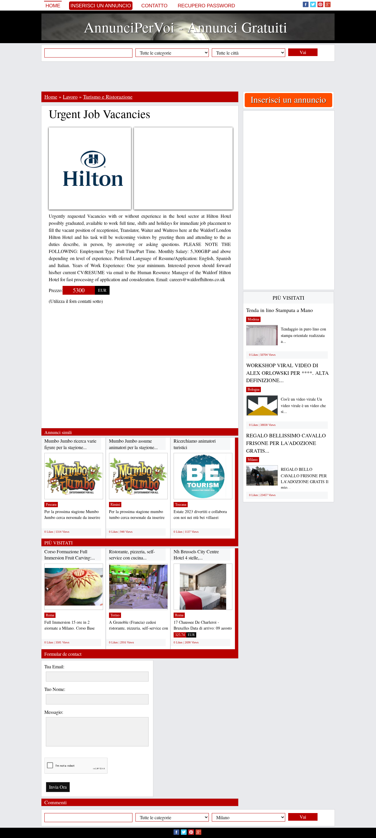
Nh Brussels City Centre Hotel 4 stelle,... (196, 554)
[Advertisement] (188, 76)
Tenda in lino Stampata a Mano (279, 309)
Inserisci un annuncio (100, 6)
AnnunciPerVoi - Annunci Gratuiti (185, 27)
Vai (303, 52)
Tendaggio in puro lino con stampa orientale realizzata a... (303, 335)
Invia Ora (58, 787)
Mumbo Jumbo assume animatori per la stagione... (133, 444)
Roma (50, 615)
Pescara (51, 505)
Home (53, 6)
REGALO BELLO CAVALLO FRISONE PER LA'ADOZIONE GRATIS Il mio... (304, 478)
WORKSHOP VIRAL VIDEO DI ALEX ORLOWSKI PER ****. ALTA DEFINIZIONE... (287, 373)
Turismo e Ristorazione (107, 96)
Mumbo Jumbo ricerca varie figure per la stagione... (70, 444)
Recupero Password (206, 6)
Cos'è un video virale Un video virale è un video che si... (303, 405)
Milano (253, 460)
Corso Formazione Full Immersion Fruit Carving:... (69, 554)
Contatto (154, 6)
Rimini (115, 505)
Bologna (253, 389)
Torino (115, 615)
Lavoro (70, 96)
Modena (253, 319)
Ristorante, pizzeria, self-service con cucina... (132, 554)
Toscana (180, 505)
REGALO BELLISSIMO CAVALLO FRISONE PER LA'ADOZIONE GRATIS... (286, 443)
